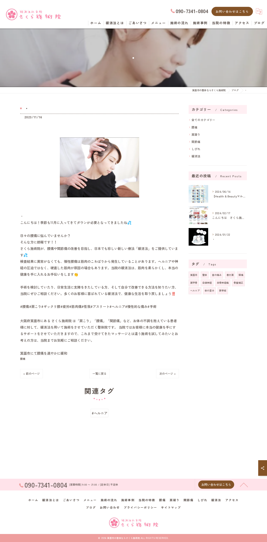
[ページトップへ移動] (244, 485)
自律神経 (207, 282)
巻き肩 (230, 275)
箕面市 (193, 275)
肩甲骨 (193, 282)
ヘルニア (195, 290)
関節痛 (196, 142)
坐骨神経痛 (223, 282)
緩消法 (196, 156)
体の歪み (209, 290)
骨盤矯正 (238, 282)
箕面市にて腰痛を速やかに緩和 (43, 353)
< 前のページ (31, 373)
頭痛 (240, 275)
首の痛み (216, 275)
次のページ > (167, 373)
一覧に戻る (99, 373)
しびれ (196, 149)
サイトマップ (171, 507)
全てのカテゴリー (203, 120)
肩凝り (196, 134)
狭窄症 (222, 290)
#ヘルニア (99, 413)
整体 (204, 275)
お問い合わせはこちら (232, 11)
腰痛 (22, 359)
